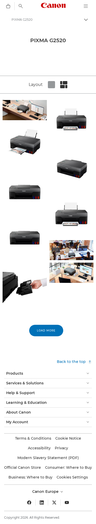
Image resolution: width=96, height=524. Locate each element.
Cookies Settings (72, 477)
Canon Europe (46, 491)
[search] (21, 6)
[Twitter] (54, 502)
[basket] (8, 6)
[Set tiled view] (51, 84)
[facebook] (29, 502)
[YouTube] (67, 502)
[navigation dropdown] (86, 6)
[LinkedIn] (42, 502)
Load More (46, 330)
